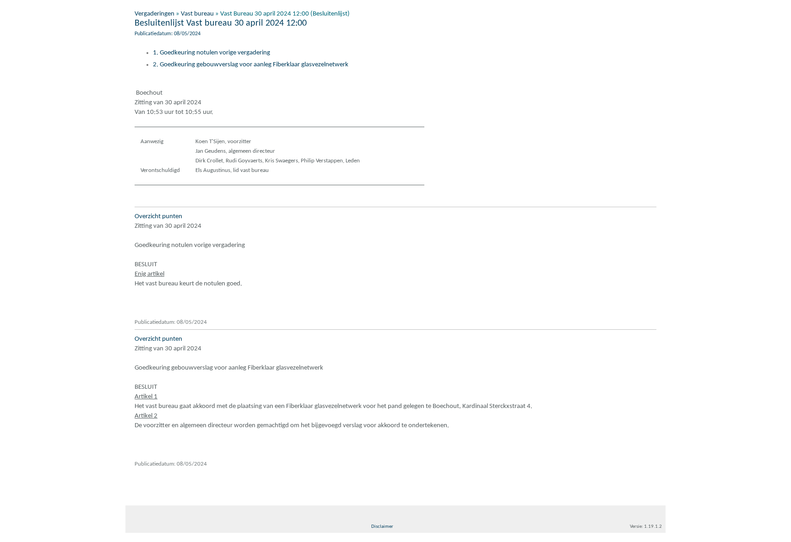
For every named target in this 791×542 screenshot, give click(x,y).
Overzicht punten (158, 216)
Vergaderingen (154, 14)
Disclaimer (382, 526)
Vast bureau (197, 14)
